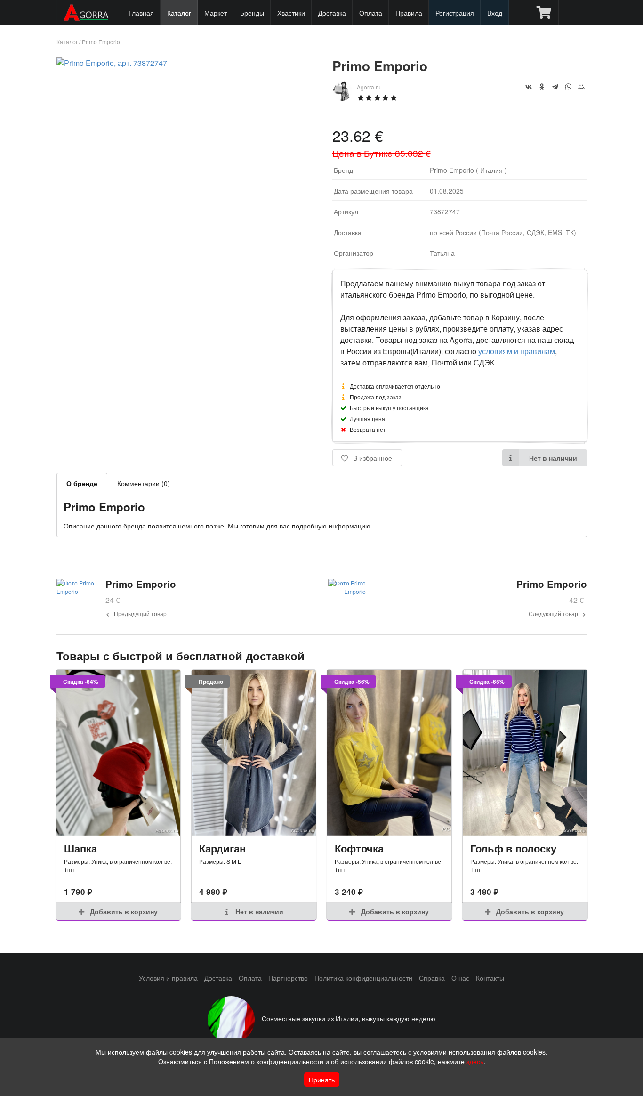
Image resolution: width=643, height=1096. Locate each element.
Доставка (332, 12)
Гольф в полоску (513, 848)
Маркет (215, 12)
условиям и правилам (516, 351)
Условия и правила (168, 977)
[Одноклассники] (541, 86)
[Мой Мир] (581, 86)
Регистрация (454, 12)
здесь (474, 1061)
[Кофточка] (389, 753)
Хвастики (291, 12)
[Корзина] (544, 12)
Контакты (490, 977)
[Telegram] (555, 86)
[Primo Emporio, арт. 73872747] (111, 62)
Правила (408, 12)
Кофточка (359, 848)
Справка (432, 977)
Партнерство (288, 977)
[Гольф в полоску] (525, 753)
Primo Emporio (101, 42)
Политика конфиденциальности (363, 977)
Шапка (80, 848)
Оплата (370, 12)
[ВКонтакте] (528, 86)
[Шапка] (118, 753)
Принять (322, 1079)
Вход (494, 12)
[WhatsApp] (568, 86)
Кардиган (222, 848)
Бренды (252, 12)
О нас (460, 977)
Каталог (179, 12)
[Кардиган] (254, 753)
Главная (141, 12)
